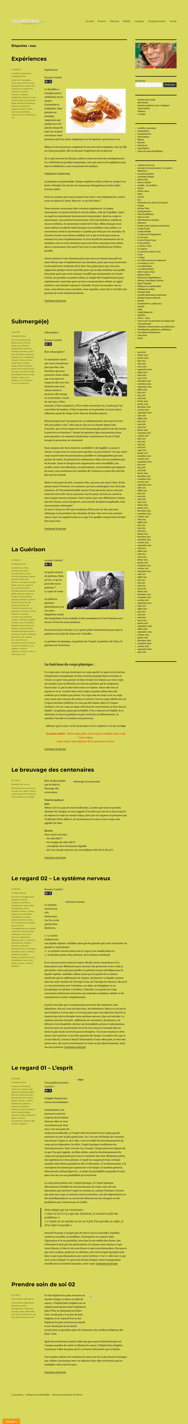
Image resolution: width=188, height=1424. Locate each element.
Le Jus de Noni (143, 243)
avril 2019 (141, 398)
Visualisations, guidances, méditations (154, 329)
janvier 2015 (142, 508)
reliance (30, 951)
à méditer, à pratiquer (21, 73)
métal (31, 931)
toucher (14, 1124)
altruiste (15, 573)
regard (14, 109)
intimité (24, 91)
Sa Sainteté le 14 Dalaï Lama (149, 303)
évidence (29, 594)
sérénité (19, 640)
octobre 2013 (143, 542)
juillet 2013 (142, 551)
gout (13, 925)
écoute (19, 588)
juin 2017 (141, 441)
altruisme (23, 571)
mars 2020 (142, 378)
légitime (28, 617)
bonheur (15, 582)
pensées (15, 631)
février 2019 (142, 401)
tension (14, 377)
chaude (14, 791)
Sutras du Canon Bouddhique (150, 151)
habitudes (29, 1311)
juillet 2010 (142, 609)
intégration (29, 357)
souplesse (15, 643)
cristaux (30, 911)
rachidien (15, 951)
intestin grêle (17, 794)
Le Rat (140, 254)
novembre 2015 (144, 479)
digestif (14, 914)
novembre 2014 (144, 514)
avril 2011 (141, 586)
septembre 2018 (144, 413)
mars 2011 (141, 589)
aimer (25, 568)
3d (12, 340)
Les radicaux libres (145, 269)
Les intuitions (17, 1395)
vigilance (28, 380)
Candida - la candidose (147, 185)
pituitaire (15, 946)
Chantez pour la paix (146, 100)
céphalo (23, 900)
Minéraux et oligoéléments (149, 278)
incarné (32, 611)
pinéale (27, 943)
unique (21, 963)
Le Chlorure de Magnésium (149, 234)
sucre (32, 1317)
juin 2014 (141, 525)
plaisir (14, 369)
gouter (14, 1101)
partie (22, 628)
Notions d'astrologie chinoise (150, 280)
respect (24, 954)
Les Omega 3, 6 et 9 (145, 263)
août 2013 (141, 548)
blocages (25, 897)
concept (32, 582)
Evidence (141, 111)
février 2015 (142, 505)
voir (13, 117)
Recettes (15, 784)
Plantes (140, 140)
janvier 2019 (142, 404)
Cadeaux (139, 21)
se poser (22, 109)
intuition (15, 94)
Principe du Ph (143, 292)
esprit (28, 86)
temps (18, 112)
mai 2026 (141, 352)
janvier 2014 (142, 534)
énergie (14, 351)
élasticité (27, 914)
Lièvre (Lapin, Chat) (146, 272)
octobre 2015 (143, 482)
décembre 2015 (144, 476)
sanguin (15, 957)
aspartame (29, 1303)
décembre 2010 (144, 594)
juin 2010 (141, 612)
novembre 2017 (144, 433)
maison (14, 620)
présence (15, 106)
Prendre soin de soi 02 (43, 1284)
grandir (14, 599)
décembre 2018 (144, 407)
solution (25, 1317)
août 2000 (141, 652)
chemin (26, 343)
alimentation (17, 1303)
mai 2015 (141, 496)
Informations (17, 1299)
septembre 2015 (144, 485)
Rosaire (102, 21)
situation (21, 1118)
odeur (22, 940)
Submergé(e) (30, 321)
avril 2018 (141, 427)
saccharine (27, 1314)
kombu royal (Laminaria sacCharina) (153, 226)
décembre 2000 (144, 640)
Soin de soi (25, 784)
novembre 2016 (144, 456)
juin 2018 (141, 421)
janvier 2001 (142, 638)
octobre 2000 (143, 646)
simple (29, 109)
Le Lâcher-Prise (144, 246)
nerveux (15, 937)
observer (26, 97)
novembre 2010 (144, 597)
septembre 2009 (144, 626)
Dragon (140, 205)
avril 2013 (141, 554)
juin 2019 (141, 392)
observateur (16, 363)
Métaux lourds (143, 275)
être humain (27, 920)
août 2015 (141, 488)
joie (21, 617)
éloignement (17, 348)
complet (24, 582)
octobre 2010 (143, 600)
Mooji (140, 338)
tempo (25, 374)
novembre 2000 (144, 643)
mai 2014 (141, 528)
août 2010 (141, 606)
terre (26, 960)
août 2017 (141, 439)
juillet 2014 (142, 522)
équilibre (23, 351)
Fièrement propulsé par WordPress (67, 1395)
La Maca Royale (144, 231)
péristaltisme (17, 943)
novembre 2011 (144, 565)
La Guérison (28, 549)
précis (22, 1109)
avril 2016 (141, 470)
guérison (23, 599)
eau (32, 83)
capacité (15, 900)
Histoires (114, 21)
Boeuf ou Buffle (144, 182)
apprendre (25, 340)
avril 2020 (141, 375)
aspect (32, 576)
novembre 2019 (144, 384)
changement (17, 1308)
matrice (23, 931)
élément (25, 346)
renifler (22, 1115)
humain (24, 611)
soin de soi (16, 1317)
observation (25, 937)
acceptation (16, 568)
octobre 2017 (143, 436)
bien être (25, 579)
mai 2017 (141, 444)
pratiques (31, 634)
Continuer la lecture (55, 300)
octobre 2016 (143, 459)
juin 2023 (141, 361)
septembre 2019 (144, 387)
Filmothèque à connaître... (148, 220)
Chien (140, 194)
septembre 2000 (144, 649)
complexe (15, 902)
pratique (31, 103)
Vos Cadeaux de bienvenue (148, 332)
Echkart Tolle (143, 208)
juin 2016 (141, 465)
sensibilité (24, 371)
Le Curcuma (142, 237)
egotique (15, 1092)
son (25, 640)
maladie (31, 620)
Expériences (29, 58)
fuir (21, 357)
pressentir (30, 1109)
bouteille (15, 1306)
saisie (13, 1118)
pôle (24, 634)
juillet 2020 (142, 372)
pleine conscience (27, 100)
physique (24, 631)
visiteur (24, 651)
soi (12, 112)
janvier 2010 (142, 623)
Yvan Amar (142, 335)
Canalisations (143, 131)
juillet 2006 (142, 629)
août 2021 (141, 364)
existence (29, 354)
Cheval (140, 188)
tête (33, 1121)
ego (30, 1089)
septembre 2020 (144, 369)
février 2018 (142, 430)
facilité (14, 1095)
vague (22, 377)
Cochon (140, 197)
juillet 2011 (142, 577)
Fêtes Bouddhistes (145, 214)
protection (21, 797)
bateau (14, 343)
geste (32, 923)
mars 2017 (142, 450)
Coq (139, 200)
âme (22, 573)
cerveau (15, 1086)
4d (15, 340)
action (14, 80)
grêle (25, 791)
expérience (28, 89)
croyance (29, 585)
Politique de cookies (146, 289)
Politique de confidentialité (149, 286)
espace (31, 591)
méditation (16, 97)
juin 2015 (141, 493)
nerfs (28, 934)
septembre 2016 (144, 462)
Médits (127, 21)
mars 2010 (142, 620)
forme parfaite (25, 596)
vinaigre (30, 797)
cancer (23, 1306)
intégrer (15, 360)
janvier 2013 (142, 563)
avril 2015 (141, 499)
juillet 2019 (142, 390)
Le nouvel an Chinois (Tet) (149, 252)
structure (31, 643)
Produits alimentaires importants (152, 295)
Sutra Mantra (143, 148)
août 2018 (141, 416)
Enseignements (157, 21)
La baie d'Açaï (143, 229)
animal (14, 576)
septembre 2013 (144, 545)
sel (34, 1314)
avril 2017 (141, 447)
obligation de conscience (22, 625)
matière (29, 1101)
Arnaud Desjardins (145, 174)
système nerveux (27, 957)
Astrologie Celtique (145, 177)
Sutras (173, 21)
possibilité (21, 103)
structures (15, 646)
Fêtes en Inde (143, 217)
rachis (23, 951)
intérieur (24, 614)
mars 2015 (142, 502)
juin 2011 (141, 580)
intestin (32, 791)
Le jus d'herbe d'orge (146, 240)
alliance (15, 571)
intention (15, 91)
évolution (20, 354)
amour (28, 573)
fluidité (14, 596)
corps (19, 83)
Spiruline (141, 315)
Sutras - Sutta (143, 318)
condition (25, 902)
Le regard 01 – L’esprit (42, 1067)
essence (20, 594)
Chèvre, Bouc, (143, 191)
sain (13, 640)
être (33, 86)
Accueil (90, 21)
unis (31, 646)
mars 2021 (142, 367)
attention (15, 579)
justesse (23, 94)
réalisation (25, 106)
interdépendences (19, 928)
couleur (20, 585)
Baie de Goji (142, 179)
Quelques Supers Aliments (148, 298)
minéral (14, 622)
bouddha (26, 80)
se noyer (15, 371)
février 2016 (142, 473)
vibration (23, 648)
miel (26, 794)
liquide (32, 928)
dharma (26, 83)
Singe (139, 309)
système (25, 646)
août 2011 (141, 574)
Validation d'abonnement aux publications (156, 327)
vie (22, 380)
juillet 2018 (142, 418)
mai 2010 (141, 614)
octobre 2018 (143, 410)
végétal (14, 648)
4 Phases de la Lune (145, 165)
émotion (28, 348)
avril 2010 (141, 617)
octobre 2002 (143, 635)
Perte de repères (25, 366)
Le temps (141, 114)
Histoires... (142, 223)
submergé (16, 374)
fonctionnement (18, 1098)
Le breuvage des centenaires (52, 769)
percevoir (15, 1106)
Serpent (140, 306)
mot (23, 934)
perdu (14, 366)
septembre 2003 (144, 632)
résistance (16, 954)
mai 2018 (141, 424)
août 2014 (141, 519)
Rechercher (140, 81)
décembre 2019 (144, 381)
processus (15, 637)
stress (23, 643)
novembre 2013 (144, 540)
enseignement (18, 86)
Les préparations (144, 266)
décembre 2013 (144, 537)
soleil (32, 371)
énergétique (17, 917)
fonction (29, 1095)
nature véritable (26, 622)
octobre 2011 (143, 568)
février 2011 (142, 591)
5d (19, 340)
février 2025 (142, 355)
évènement (16, 89)
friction (25, 923)
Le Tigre (141, 257)
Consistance (16, 905)
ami (19, 80)
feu (12, 923)
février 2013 (142, 560)
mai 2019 (141, 395)
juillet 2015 (142, 490)
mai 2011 (141, 583)
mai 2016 (141, 467)
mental (18, 1314)
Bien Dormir (142, 102)
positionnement (18, 949)
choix (13, 83)
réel (22, 637)
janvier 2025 (142, 358)
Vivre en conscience (27, 115)
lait (12, 1314)
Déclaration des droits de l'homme (152, 203)
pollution (25, 946)
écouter (24, 1089)
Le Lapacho (142, 249)
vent (27, 377)
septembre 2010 (144, 603)
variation (29, 963)
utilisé (14, 115)
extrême (15, 357)
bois (20, 343)
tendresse (25, 112)
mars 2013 (141, 557)
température (17, 960)
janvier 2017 (142, 453)
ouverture (30, 940)
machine (15, 931)
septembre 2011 (144, 571)
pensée (26, 363)
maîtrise (22, 620)
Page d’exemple (144, 283)
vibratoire (15, 380)
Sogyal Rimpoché (145, 312)
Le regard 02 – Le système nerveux (60, 878)
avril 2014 (141, 531)
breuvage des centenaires (23, 788)
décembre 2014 (144, 511)
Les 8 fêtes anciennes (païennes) (151, 260)
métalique (16, 934)
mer (30, 360)
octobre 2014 (143, 516)
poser (13, 103)
